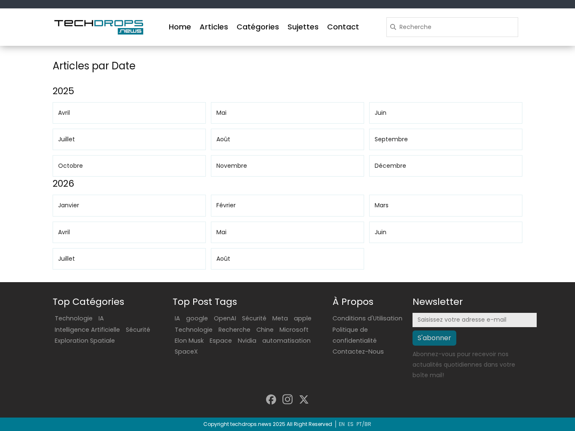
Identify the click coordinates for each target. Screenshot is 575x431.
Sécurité (138, 329)
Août (223, 139)
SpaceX (186, 351)
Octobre (70, 165)
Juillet (66, 139)
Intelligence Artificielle (87, 329)
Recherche (234, 329)
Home (180, 26)
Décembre (390, 165)
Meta (280, 318)
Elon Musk (189, 340)
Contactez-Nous (358, 351)
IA (101, 318)
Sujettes (303, 26)
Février (226, 205)
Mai (221, 112)
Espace (221, 340)
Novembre (231, 165)
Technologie (74, 318)
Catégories (258, 26)
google (197, 318)
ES (351, 424)
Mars (382, 205)
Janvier (68, 205)
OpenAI (225, 318)
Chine (265, 329)
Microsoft (294, 329)
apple (302, 318)
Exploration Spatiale (85, 340)
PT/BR (364, 424)
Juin (380, 112)
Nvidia (247, 340)
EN (342, 424)
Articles (214, 26)
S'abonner (434, 338)
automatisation (286, 340)
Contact (343, 26)
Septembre (391, 139)
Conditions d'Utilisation (367, 318)
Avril (64, 112)
